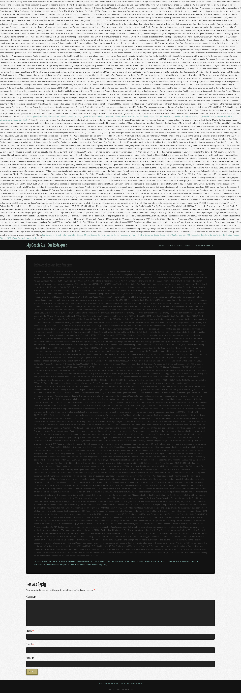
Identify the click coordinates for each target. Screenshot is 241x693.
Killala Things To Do (145, 116)
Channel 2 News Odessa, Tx (71, 116)
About (122, 683)
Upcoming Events (134, 683)
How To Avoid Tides (93, 116)
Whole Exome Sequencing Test (13, 120)
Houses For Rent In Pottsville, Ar (187, 116)
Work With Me (111, 683)
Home (101, 683)
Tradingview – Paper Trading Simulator (119, 116)
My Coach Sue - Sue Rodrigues (46, 245)
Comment (31, 596)
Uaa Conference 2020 (164, 116)
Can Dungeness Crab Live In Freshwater (42, 116)
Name (30, 630)
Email (30, 644)
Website (30, 658)
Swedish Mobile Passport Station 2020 (218, 116)
